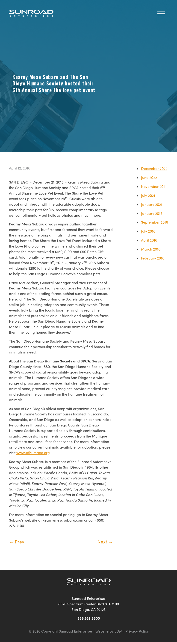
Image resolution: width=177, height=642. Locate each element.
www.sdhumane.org (33, 452)
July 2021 (148, 195)
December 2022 (154, 168)
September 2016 (154, 222)
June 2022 (149, 177)
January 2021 (151, 204)
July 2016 (148, 231)
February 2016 (152, 258)
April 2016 (149, 240)
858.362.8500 (88, 618)
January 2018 (151, 213)
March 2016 (150, 249)
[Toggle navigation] (161, 12)
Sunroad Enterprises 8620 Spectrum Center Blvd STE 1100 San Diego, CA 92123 (88, 604)
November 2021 (154, 186)
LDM (119, 631)
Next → (105, 541)
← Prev (16, 541)
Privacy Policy (137, 631)
